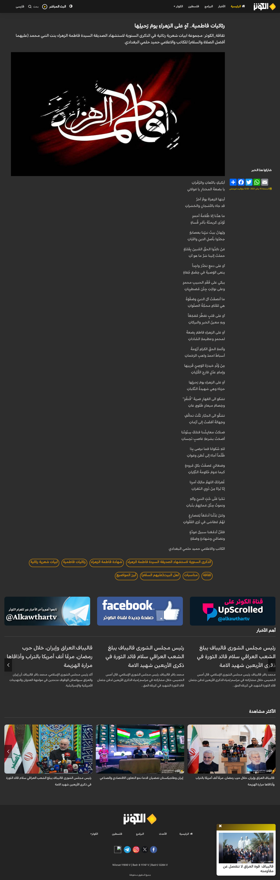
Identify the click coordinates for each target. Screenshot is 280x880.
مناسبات (191, 575)
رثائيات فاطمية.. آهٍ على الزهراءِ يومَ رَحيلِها (180, 25)
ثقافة (207, 575)
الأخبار (221, 6)
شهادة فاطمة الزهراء (106, 562)
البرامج (209, 6)
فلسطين (193, 6)
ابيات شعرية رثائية (44, 562)
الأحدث (163, 833)
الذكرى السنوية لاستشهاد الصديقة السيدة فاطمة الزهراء (169, 562)
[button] (272, 665)
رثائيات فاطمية (74, 562)
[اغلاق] (220, 826)
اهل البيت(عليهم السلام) (160, 575)
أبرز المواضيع (126, 575)
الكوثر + (178, 6)
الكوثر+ (94, 833)
